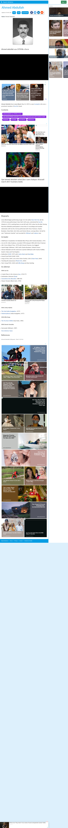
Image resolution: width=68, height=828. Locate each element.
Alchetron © (28, 733)
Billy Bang (21, 263)
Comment (25, 12)
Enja (15, 276)
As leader (14, 119)
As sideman (22, 119)
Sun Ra (16, 106)
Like (19, 12)
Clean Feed (35, 258)
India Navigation (11, 311)
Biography (5, 119)
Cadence (36, 233)
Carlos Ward (21, 254)
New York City (35, 220)
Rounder (13, 278)
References (31, 119)
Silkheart (28, 233)
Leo (19, 274)
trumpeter (37, 104)
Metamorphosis (5, 313)
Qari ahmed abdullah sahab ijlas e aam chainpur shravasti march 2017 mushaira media (24, 116)
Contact (21, 733)
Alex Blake (31, 254)
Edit (14, 12)
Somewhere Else (6, 278)
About (4, 733)
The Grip (3, 311)
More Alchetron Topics (7, 331)
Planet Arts (19, 261)
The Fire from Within (7, 321)
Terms (11, 733)
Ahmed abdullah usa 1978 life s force (12, 114)
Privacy (16, 733)
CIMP (9, 254)
